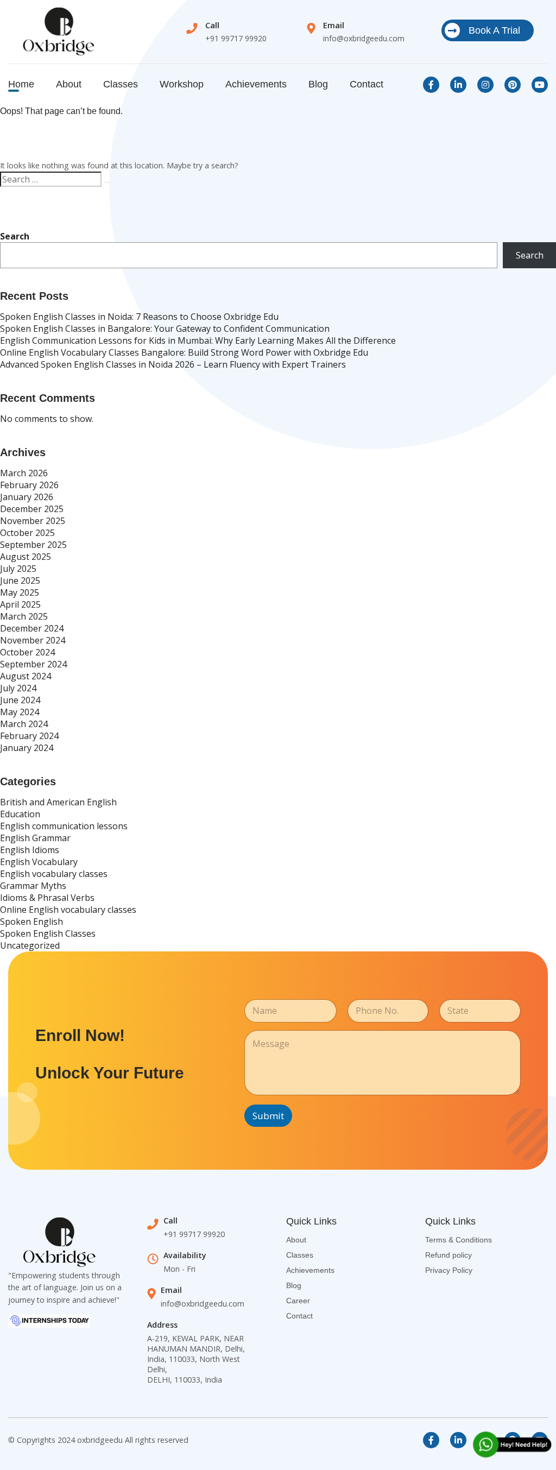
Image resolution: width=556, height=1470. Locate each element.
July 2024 (18, 688)
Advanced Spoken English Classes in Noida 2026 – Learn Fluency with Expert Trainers (173, 364)
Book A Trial (494, 30)
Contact (366, 84)
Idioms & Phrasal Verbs (47, 898)
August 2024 (25, 676)
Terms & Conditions (458, 1239)
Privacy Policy (448, 1270)
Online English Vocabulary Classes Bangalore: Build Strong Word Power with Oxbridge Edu (184, 352)
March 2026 (24, 473)
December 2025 (32, 509)
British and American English (58, 802)
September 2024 (33, 664)
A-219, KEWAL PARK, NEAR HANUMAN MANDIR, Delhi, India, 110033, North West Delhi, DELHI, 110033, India (196, 1359)
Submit (268, 1115)
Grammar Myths (33, 886)
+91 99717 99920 (236, 38)
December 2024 (32, 628)
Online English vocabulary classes (68, 910)
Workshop (182, 84)
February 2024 (29, 736)
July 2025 (18, 569)
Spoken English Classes (48, 933)
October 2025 (27, 533)
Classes (120, 84)
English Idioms (29, 850)
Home (21, 84)
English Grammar (35, 838)
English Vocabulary (39, 862)
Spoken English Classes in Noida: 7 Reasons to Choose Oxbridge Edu (139, 317)
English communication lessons (64, 826)
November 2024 (32, 640)
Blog (318, 84)
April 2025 (20, 604)
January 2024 (26, 748)
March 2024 (24, 724)
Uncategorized (30, 945)
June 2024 (20, 700)
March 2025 (24, 616)
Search (14, 236)
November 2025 (32, 521)
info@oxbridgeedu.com (364, 38)
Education (20, 814)
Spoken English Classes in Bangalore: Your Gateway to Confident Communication (165, 329)
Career (298, 1300)
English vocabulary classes (54, 874)
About (68, 84)
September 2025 (33, 545)
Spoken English (31, 922)
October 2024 (27, 652)
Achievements (256, 84)
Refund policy (448, 1255)
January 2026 (26, 497)
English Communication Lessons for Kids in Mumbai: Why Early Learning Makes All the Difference (198, 340)
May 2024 (19, 712)
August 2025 (25, 557)
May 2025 (19, 592)
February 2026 (29, 485)
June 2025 (20, 580)
